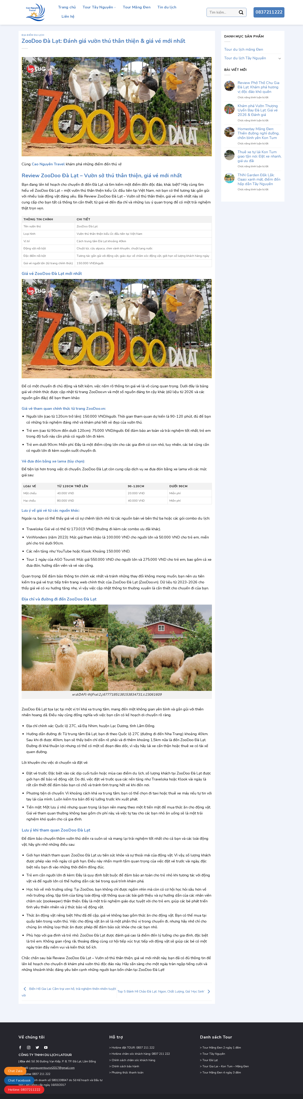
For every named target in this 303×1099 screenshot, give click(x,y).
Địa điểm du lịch (33, 35)
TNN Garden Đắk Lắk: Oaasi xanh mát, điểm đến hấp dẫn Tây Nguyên (259, 179)
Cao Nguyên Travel (48, 164)
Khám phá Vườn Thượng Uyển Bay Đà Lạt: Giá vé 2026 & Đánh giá (258, 110)
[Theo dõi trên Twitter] (37, 1048)
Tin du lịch (166, 7)
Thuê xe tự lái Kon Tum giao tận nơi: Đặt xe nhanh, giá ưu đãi (259, 156)
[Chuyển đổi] (279, 58)
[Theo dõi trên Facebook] (20, 1048)
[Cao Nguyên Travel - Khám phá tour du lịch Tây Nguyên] (35, 12)
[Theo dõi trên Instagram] (28, 1048)
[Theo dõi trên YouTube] (45, 1048)
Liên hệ (68, 16)
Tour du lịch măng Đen (243, 49)
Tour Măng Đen (136, 7)
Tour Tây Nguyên (98, 7)
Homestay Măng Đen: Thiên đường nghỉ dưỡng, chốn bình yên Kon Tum (258, 133)
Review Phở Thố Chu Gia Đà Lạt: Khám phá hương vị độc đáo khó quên (258, 87)
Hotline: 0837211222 (24, 1090)
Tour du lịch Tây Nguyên (245, 58)
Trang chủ (67, 7)
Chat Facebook (19, 1080)
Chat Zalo (15, 1071)
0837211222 (269, 12)
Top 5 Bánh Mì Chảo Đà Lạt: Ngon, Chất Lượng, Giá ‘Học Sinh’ (161, 991)
